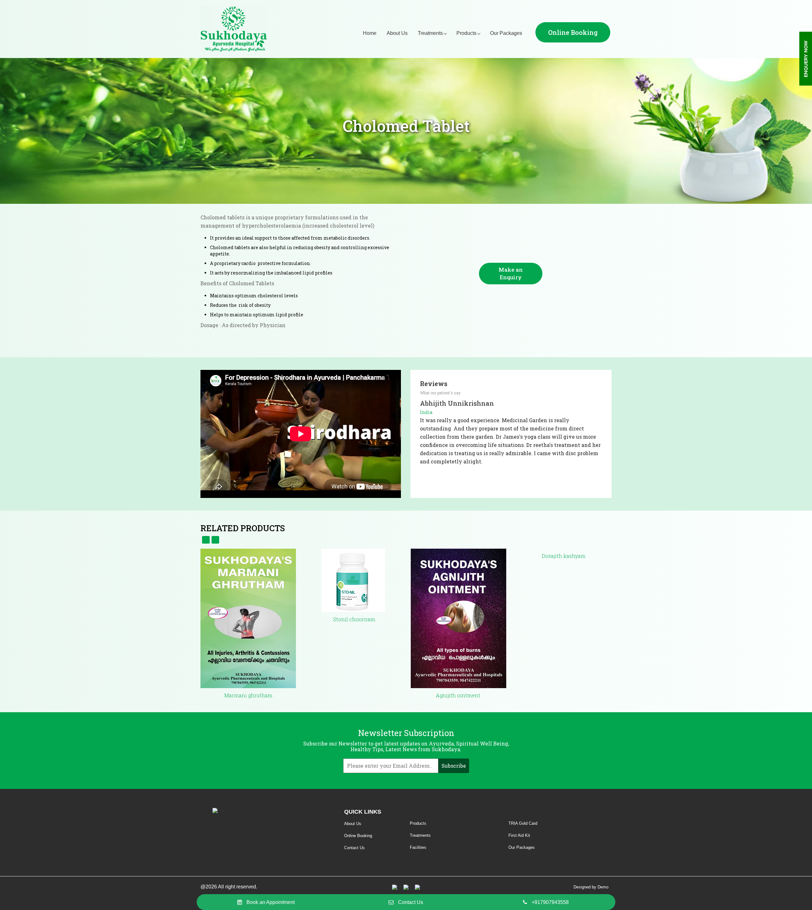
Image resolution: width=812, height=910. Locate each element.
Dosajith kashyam (564, 555)
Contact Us (410, 902)
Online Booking (573, 32)
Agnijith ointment (458, 695)
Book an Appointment (270, 902)
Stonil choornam (353, 619)
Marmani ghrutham (248, 695)
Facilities (418, 847)
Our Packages (506, 33)
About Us (397, 33)
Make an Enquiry (511, 273)
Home (370, 33)
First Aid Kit (519, 835)
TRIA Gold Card (522, 823)
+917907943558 (550, 902)
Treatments (430, 33)
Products (466, 33)
